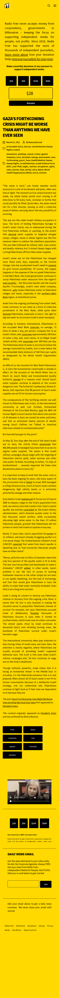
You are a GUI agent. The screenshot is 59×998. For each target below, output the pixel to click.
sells (15, 290)
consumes (27, 334)
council (30, 154)
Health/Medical (38, 160)
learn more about (16, 54)
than (22, 169)
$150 (35, 81)
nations (33, 166)
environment (44, 157)
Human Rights (13, 163)
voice (34, 169)
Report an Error (30, 930)
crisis (18, 157)
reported (17, 544)
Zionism (42, 172)
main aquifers (9, 283)
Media (7, 930)
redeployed (27, 499)
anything (22, 154)
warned (17, 379)
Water (40, 169)
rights (52, 166)
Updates (12, 755)
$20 (11, 81)
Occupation (43, 166)
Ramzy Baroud (35, 142)
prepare (52, 265)
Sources (27, 146)
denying (12, 234)
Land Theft (17, 166)
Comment (12, 738)
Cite (33, 738)
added (27, 568)
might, (26, 166)
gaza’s (22, 160)
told (41, 410)
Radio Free (9, 926)
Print (12, 729)
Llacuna (42, 926)
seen (9, 169)
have (28, 160)
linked (29, 482)
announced (45, 444)
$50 (23, 81)
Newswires (20, 926)
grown (50, 533)
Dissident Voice (16, 146)
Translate (33, 746)
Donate (31, 103)
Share (33, 729)
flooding (34, 613)
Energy (35, 157)
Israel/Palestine (27, 163)
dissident (26, 157)
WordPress (16, 930)
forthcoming (12, 160)
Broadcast (32, 926)
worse (35, 172)
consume (34, 327)
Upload (12, 746)
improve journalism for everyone (32, 59)
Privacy (50, 926)
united (28, 169)
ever (53, 157)
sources (15, 169)
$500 (48, 81)
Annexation (12, 154)
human (49, 160)
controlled (28, 509)
